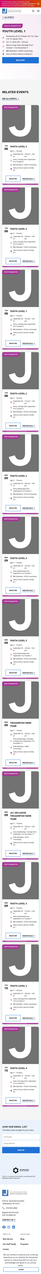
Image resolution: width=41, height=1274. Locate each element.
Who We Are (8, 1239)
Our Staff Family (9, 1244)
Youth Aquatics (12, 26)
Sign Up (20, 1150)
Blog (22, 1239)
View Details (27, 179)
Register (13, 179)
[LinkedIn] (13, 1227)
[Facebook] (4, 1227)
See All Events (9, 99)
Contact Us (7, 1220)
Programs (24, 1244)
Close (21, 1269)
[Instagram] (8, 1227)
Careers (6, 1249)
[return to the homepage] (14, 1192)
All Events (9, 17)
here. (32, 6)
